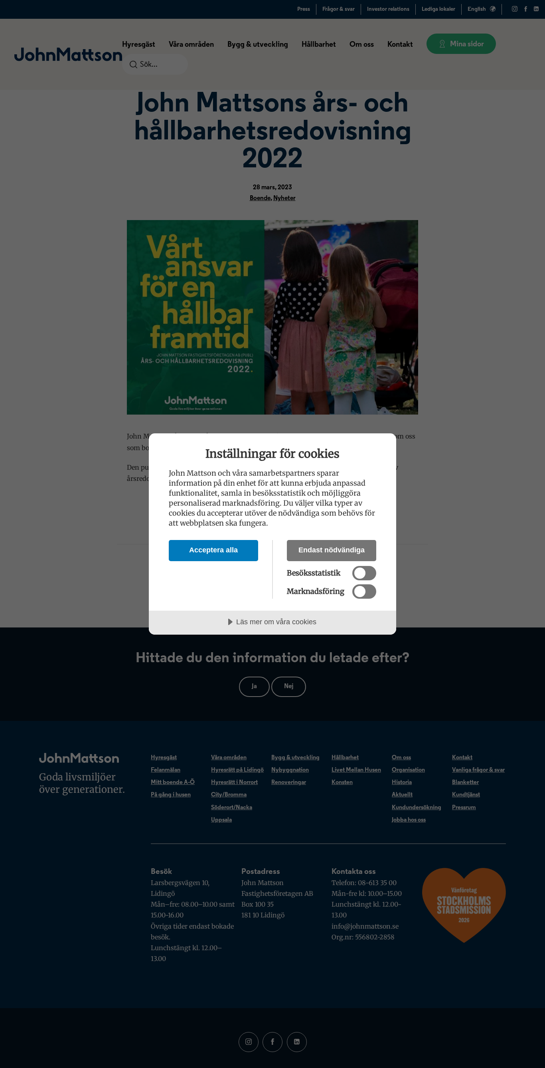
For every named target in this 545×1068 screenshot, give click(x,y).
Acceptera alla (213, 550)
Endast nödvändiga (331, 550)
